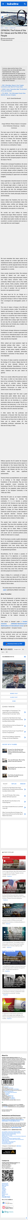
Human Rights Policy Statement (9, 1141)
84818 (7, 1094)
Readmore (9, 876)
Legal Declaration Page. (16, 1127)
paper (5, 590)
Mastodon (4, 1192)
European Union (12, 27)
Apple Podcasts (5, 1185)
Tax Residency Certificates (7, 1142)
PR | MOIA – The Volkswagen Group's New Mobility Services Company (13, 94)
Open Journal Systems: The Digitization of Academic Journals (13, 866)
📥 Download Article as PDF (14, 643)
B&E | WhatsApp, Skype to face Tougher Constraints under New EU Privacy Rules (12, 86)
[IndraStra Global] (13, 4)
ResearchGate (5, 1194)
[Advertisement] (14, 54)
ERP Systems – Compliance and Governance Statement (14, 1136)
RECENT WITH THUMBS (9, 744)
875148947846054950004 (11, 1092)
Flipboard (4, 1188)
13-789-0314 (12, 1098)
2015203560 (16, 1089)
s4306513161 (11, 1095)
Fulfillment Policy (5, 1137)
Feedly (3, 1187)
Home (2, 27)
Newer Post (14, 693)
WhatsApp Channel (6, 1196)
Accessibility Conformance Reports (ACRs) (11, 1131)
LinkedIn (3, 1190)
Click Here (18, 1146)
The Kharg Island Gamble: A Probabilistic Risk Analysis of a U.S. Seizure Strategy (14, 937)
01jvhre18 (7, 1093)
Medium (3, 1193)
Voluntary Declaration (6, 1143)
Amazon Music (5, 1184)
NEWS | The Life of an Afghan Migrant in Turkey (12, 670)
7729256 (5, 1106)
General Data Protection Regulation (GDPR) (11, 1138)
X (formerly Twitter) (6, 1197)
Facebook (4, 1186)
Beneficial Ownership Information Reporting (11, 1132)
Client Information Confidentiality (9, 1134)
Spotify (3, 1195)
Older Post (14, 697)
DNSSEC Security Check (7, 1135)
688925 (13, 1097)
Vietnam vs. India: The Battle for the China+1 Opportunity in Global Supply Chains (13, 1008)
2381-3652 (6, 1086)
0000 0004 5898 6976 (8, 1091)
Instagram (4, 1189)
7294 (12, 1096)
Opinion (6, 27)
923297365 (10, 1088)
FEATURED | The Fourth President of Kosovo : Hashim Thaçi (13, 684)
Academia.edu (5, 1183)
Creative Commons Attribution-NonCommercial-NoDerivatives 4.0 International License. (13, 1120)
